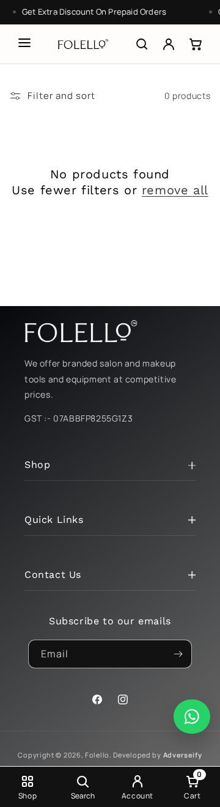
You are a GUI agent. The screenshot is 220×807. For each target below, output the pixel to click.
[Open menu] (24, 43)
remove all (175, 190)
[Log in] (168, 44)
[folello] (83, 44)
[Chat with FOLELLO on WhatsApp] (192, 716)
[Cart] (195, 44)
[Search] (142, 44)
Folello (97, 754)
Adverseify (182, 754)
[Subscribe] (177, 654)
